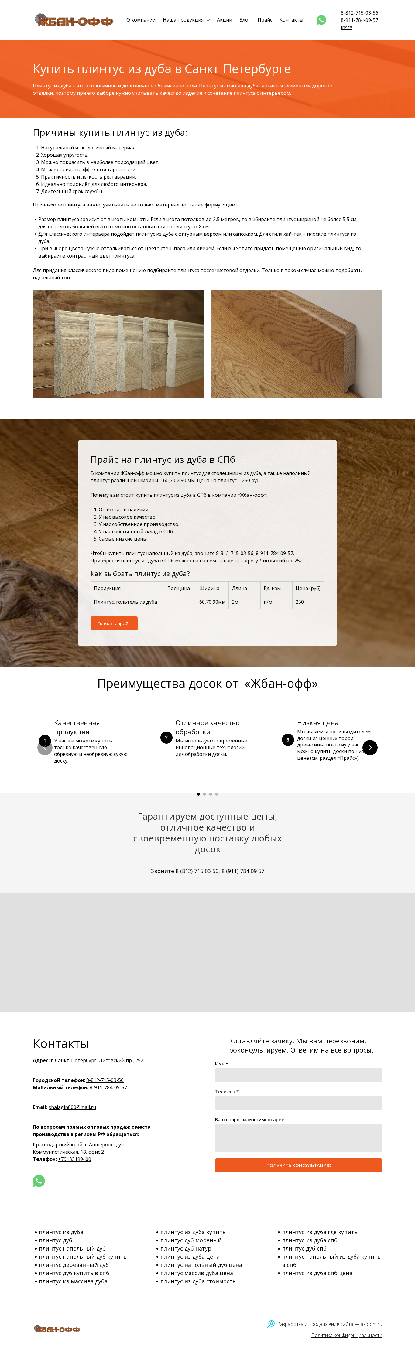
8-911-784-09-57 (359, 20)
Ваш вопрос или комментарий (250, 1119)
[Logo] (75, 20)
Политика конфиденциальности (346, 1335)
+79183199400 (74, 1159)
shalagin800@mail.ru (72, 1107)
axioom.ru (371, 1324)
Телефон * (227, 1091)
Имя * (221, 1063)
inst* (346, 27)
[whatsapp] (321, 20)
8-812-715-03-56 (359, 12)
